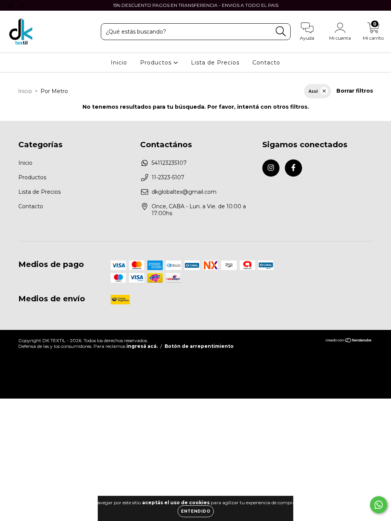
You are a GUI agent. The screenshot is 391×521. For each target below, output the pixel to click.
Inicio (119, 62)
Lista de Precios (215, 62)
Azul (313, 91)
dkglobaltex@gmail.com (184, 191)
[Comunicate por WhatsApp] (378, 504)
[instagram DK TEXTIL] (11, 5)
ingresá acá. (142, 346)
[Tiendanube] (349, 341)
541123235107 (169, 162)
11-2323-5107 (168, 177)
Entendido (195, 511)
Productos (156, 62)
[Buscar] (281, 31)
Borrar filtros (354, 90)
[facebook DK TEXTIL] (22, 5)
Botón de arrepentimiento (199, 346)
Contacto (266, 62)
